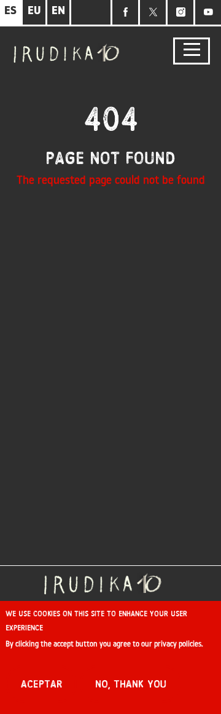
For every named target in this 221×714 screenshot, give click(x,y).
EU (34, 11)
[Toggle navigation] (191, 51)
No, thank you (130, 684)
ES (10, 11)
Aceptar (41, 684)
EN (58, 11)
